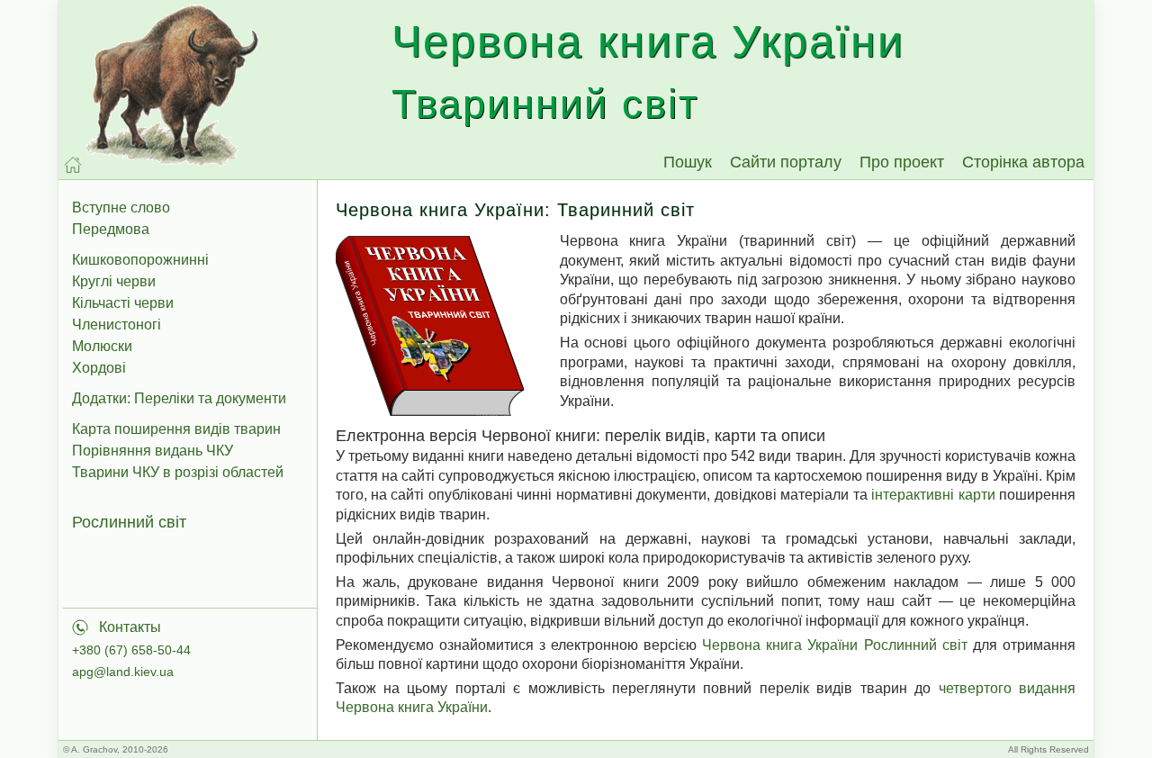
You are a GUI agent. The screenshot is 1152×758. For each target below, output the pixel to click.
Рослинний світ (129, 522)
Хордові (99, 367)
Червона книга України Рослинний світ (835, 645)
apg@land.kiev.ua (123, 671)
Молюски (102, 346)
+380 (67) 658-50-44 (131, 650)
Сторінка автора (1023, 162)
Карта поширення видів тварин (176, 429)
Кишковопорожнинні (140, 259)
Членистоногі (116, 324)
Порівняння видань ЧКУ (152, 450)
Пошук (687, 162)
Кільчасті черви (123, 303)
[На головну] (72, 164)
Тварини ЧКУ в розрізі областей (178, 472)
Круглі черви (114, 281)
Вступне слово (121, 207)
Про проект (902, 162)
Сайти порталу (786, 162)
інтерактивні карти (932, 494)
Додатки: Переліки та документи (179, 398)
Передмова (110, 229)
